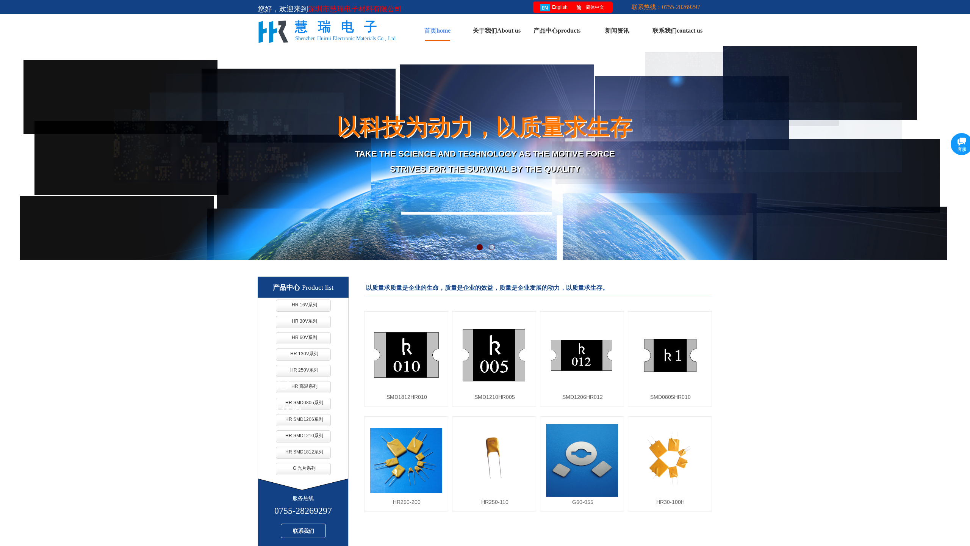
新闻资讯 (617, 30)
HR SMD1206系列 (304, 419)
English (560, 7)
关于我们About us (497, 30)
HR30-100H (670, 502)
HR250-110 (494, 502)
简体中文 (595, 7)
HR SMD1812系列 (304, 452)
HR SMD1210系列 (304, 435)
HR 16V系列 (304, 305)
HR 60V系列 (304, 337)
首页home (437, 30)
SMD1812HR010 (406, 397)
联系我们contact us (677, 30)
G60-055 (582, 502)
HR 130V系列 (304, 353)
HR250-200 (407, 502)
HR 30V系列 (304, 321)
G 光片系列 (304, 468)
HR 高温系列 (304, 386)
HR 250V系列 (304, 370)
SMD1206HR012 (582, 397)
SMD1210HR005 (494, 397)
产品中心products (557, 30)
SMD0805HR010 (670, 397)
